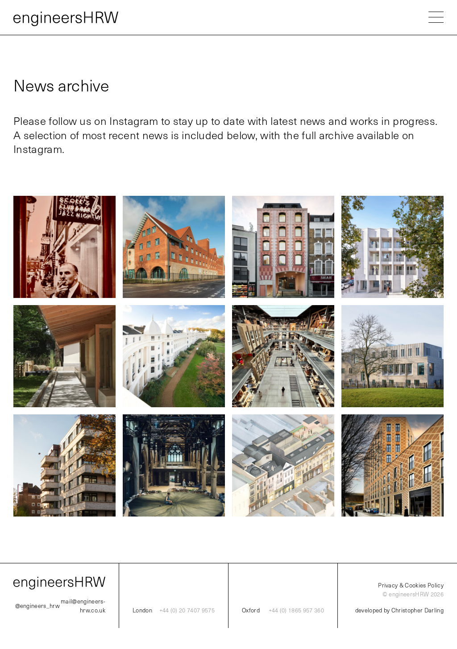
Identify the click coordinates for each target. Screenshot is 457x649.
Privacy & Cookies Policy (411, 585)
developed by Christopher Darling (399, 610)
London (142, 610)
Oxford (251, 610)
